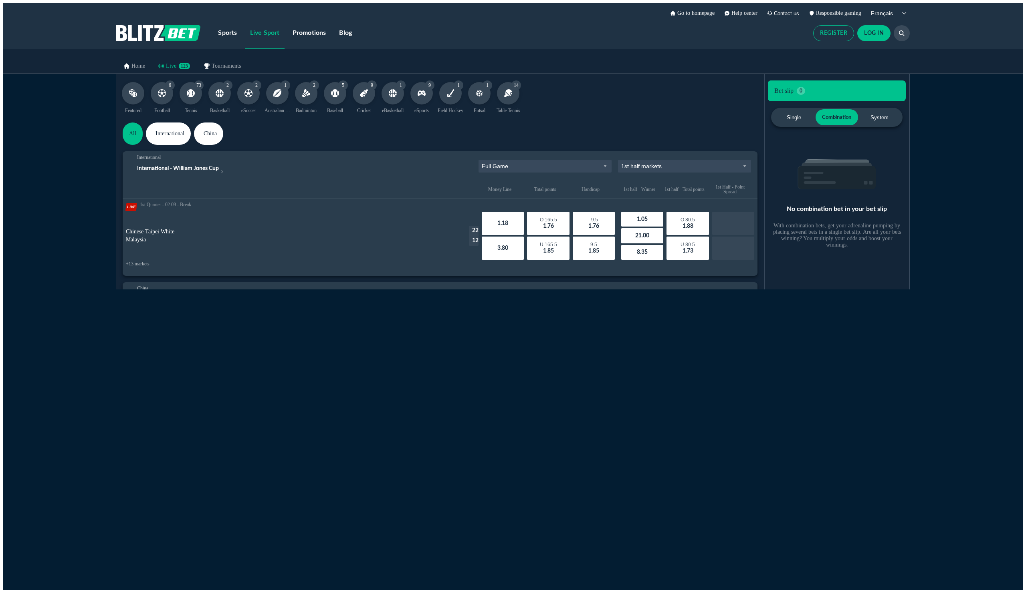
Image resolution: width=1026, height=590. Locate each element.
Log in (874, 33)
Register (833, 33)
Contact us (786, 13)
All (132, 133)
